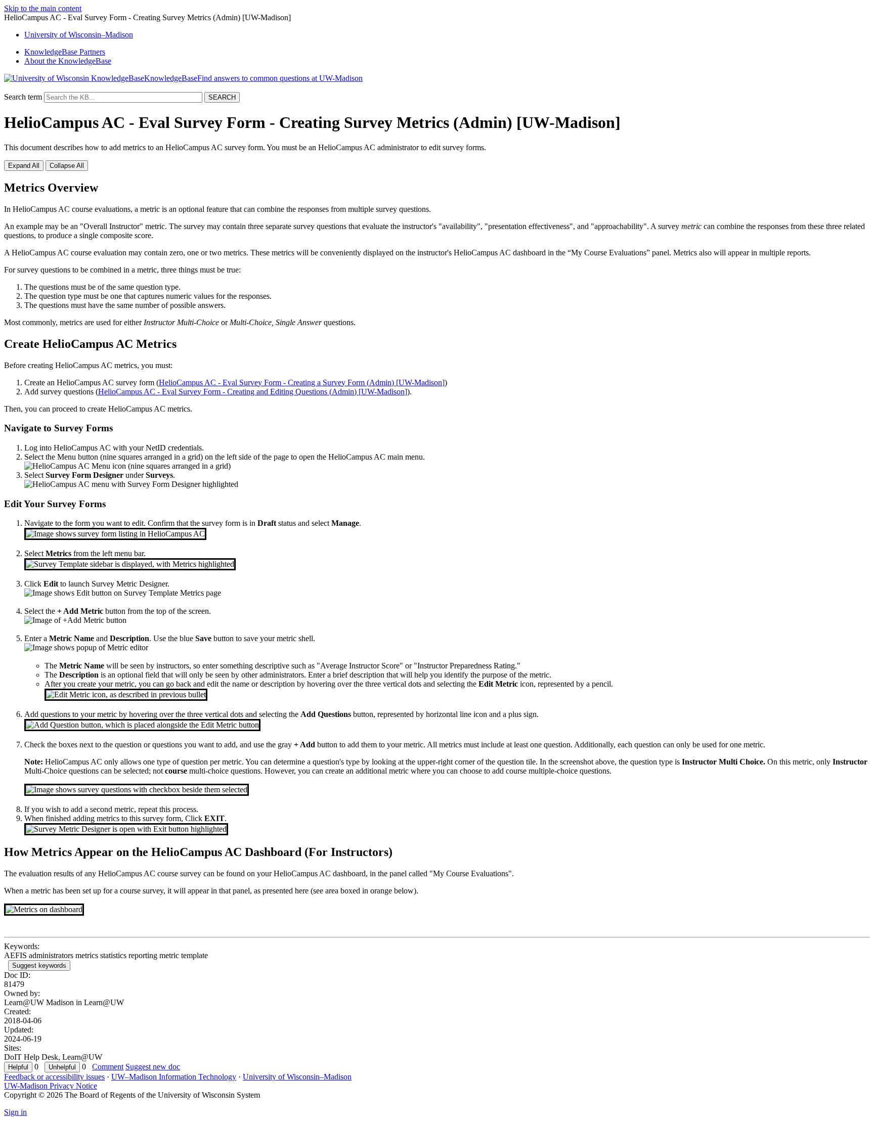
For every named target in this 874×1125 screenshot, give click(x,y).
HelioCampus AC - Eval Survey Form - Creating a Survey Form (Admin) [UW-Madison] (302, 382)
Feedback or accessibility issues (54, 1076)
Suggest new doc (152, 1066)
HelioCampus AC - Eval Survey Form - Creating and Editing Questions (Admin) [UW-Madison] (252, 391)
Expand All (23, 165)
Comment (107, 1066)
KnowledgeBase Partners (64, 52)
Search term (23, 97)
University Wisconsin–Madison (78, 34)
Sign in (15, 1112)
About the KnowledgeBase (67, 61)
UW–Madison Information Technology (173, 1076)
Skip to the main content (42, 8)
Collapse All (67, 165)
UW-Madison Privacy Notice (50, 1086)
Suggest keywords (39, 965)
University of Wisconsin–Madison (297, 1076)
